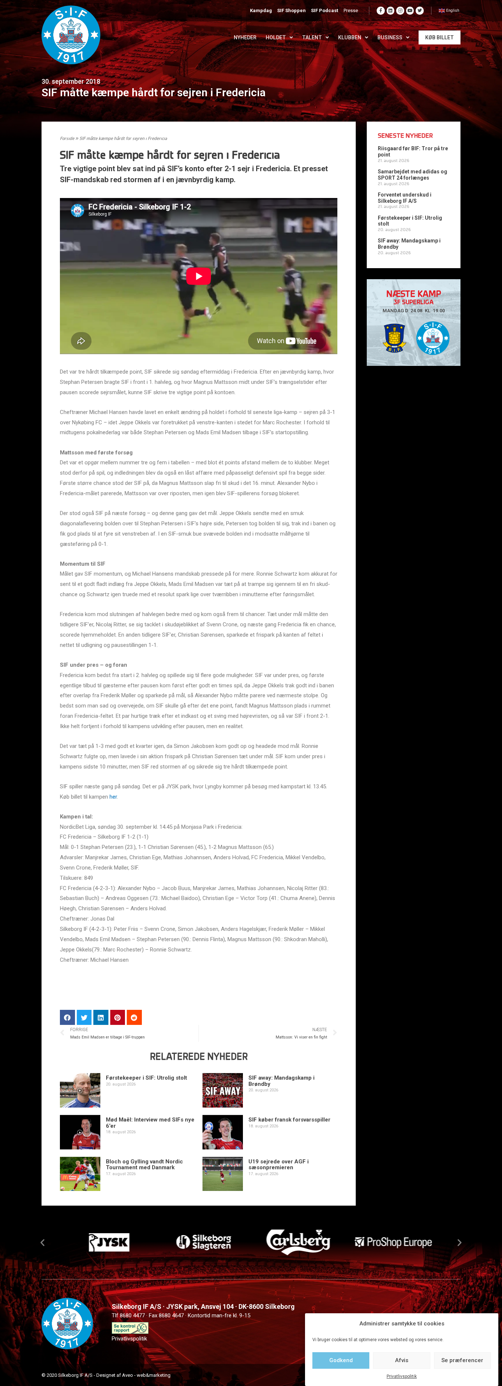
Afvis (401, 1360)
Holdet (276, 37)
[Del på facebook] (67, 1017)
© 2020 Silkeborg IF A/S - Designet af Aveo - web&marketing (106, 1375)
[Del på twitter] (84, 1017)
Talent (312, 37)
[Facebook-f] (381, 11)
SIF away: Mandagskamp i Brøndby (281, 1080)
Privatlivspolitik (402, 1376)
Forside (67, 139)
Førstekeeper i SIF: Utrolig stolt (146, 1077)
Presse (351, 10)
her (113, 796)
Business (389, 37)
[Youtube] (410, 11)
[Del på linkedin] (100, 1017)
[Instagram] (400, 11)
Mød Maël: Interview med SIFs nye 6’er (150, 1122)
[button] (42, 1242)
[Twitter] (420, 11)
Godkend (341, 1360)
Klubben (349, 37)
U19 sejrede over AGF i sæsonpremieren (278, 1164)
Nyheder (245, 37)
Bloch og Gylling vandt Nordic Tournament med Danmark (144, 1164)
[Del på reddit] (134, 1017)
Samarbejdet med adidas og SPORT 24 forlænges (412, 175)
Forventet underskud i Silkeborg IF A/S (404, 198)
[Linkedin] (391, 11)
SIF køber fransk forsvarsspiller (289, 1119)
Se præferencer (462, 1360)
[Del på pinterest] (117, 1017)
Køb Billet (439, 37)
